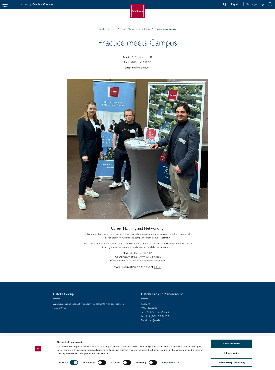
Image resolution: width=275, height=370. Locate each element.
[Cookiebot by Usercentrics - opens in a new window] (38, 364)
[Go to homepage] (137, 11)
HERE (157, 267)
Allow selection (231, 353)
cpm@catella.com (156, 320)
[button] (5, 4)
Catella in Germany (107, 29)
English (234, 4)
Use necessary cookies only (231, 362)
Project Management (130, 29)
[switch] (102, 362)
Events (147, 29)
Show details (168, 362)
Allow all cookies (231, 343)
